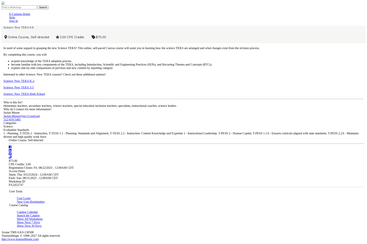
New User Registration (31, 201)
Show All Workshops (30, 218)
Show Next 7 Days (28, 222)
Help (12, 17)
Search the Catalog (28, 215)
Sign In (13, 21)
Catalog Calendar (27, 212)
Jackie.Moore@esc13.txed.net (21, 116)
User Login (24, 198)
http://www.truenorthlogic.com (20, 239)
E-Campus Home (19, 14)
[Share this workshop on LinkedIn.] (10, 150)
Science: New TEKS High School (24, 94)
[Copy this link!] (10, 157)
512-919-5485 (12, 119)
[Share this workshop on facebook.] (10, 147)
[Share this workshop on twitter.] (10, 154)
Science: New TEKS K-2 (18, 81)
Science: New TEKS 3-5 (18, 87)
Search (43, 7)
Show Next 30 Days (29, 225)
